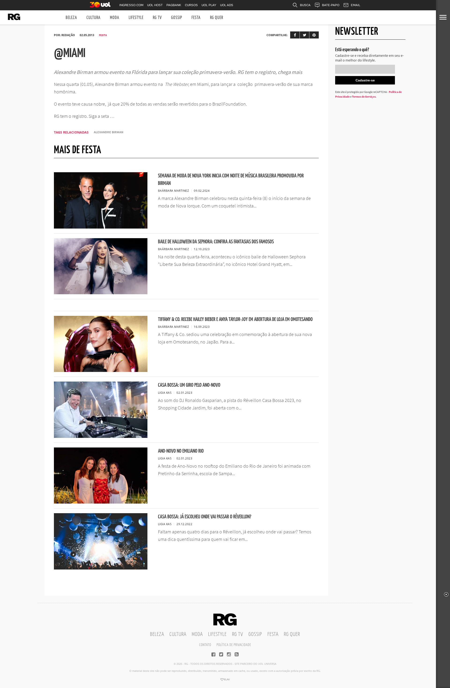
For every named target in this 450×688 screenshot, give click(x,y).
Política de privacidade (234, 645)
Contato (205, 645)
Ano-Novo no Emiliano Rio (181, 451)
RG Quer (216, 17)
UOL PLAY (209, 5)
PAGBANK (173, 5)
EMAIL (355, 5)
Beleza (71, 17)
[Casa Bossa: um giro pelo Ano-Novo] (100, 436)
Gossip (176, 17)
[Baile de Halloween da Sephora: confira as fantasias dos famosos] (100, 292)
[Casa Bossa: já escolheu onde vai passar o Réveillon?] (100, 568)
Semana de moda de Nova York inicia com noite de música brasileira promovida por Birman (231, 179)
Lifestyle (136, 17)
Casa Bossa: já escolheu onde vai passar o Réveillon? (204, 517)
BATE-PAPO (330, 5)
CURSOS (191, 5)
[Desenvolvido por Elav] (225, 681)
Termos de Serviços (364, 96)
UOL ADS (226, 5)
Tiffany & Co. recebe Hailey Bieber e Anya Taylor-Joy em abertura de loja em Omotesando (235, 319)
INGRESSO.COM (131, 5)
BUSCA (305, 5)
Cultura (93, 17)
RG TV (157, 17)
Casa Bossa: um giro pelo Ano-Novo (189, 385)
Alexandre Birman (108, 132)
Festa (196, 17)
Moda (114, 17)
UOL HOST (155, 5)
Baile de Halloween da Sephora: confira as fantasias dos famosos (216, 242)
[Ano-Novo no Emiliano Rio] (100, 502)
